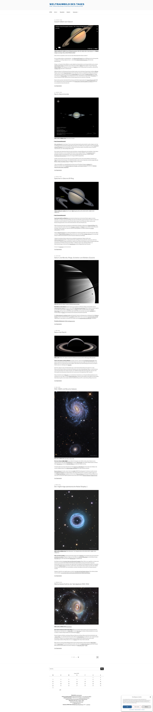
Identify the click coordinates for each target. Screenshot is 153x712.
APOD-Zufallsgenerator (69, 321)
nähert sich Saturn (63, 22)
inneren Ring (57, 636)
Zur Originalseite (58, 85)
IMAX (81, 65)
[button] (150, 697)
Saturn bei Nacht (60, 332)
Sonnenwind (72, 244)
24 (52, 685)
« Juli (60, 689)
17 (52, 683)
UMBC (92, 551)
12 (68, 681)
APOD (50, 12)
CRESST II (56, 212)
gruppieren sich (90, 152)
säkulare (83, 644)
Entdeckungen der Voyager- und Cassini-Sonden (76, 165)
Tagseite (69, 364)
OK (127, 706)
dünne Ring (74, 74)
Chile (86, 645)
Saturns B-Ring (91, 225)
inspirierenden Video (59, 65)
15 (93, 681)
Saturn (75, 67)
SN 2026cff (81, 466)
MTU (80, 696)
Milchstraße (79, 462)
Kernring (79, 631)
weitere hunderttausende (81, 59)
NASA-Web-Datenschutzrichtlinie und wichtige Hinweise (76, 699)
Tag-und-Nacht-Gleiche (64, 234)
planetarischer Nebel (59, 557)
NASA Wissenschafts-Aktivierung (76, 701)
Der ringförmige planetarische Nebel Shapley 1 (70, 486)
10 (52, 681)
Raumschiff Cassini (78, 58)
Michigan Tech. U (77, 703)
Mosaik (66, 375)
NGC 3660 (65, 461)
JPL (80, 51)
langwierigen (60, 644)
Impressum (143, 709)
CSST (95, 551)
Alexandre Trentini (70, 138)
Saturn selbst (64, 75)
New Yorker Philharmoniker (69, 52)
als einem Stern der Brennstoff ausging (71, 561)
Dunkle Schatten (89, 74)
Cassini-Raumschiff (91, 80)
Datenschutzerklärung (138, 709)
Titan (55, 160)
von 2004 (71, 316)
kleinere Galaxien (86, 475)
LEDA (74, 471)
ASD (76, 700)
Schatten (92, 311)
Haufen (75, 639)
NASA (83, 51)
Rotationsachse (61, 232)
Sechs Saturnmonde (61, 94)
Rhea (72, 161)
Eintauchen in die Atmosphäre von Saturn (84, 81)
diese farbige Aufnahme (72, 468)
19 (79, 657)
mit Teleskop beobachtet (88, 360)
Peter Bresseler (69, 551)
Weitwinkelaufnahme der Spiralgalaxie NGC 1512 (71, 584)
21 (85, 683)
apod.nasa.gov (79, 695)
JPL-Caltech (63, 304)
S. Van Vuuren (90, 51)
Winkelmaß (72, 558)
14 (85, 681)
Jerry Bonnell (85, 696)
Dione (67, 161)
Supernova (76, 466)
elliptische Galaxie (60, 472)
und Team (88, 704)
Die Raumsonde (80, 308)
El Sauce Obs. (71, 458)
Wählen (146, 706)
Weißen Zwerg (62, 565)
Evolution (87, 644)
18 (60, 683)
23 (100, 683)
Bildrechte (63, 138)
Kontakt (68, 12)
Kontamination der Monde (85, 318)
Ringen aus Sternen (61, 474)
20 (77, 683)
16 (100, 681)
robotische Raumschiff (93, 316)
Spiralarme (59, 464)
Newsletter (62, 12)
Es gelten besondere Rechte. (84, 697)
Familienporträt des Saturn (60, 155)
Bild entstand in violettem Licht (63, 315)
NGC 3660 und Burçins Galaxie (65, 389)
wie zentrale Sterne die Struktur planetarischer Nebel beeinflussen (75, 572)
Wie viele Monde (58, 144)
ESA (86, 51)
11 (60, 681)
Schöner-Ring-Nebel (83, 557)
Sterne (78, 632)
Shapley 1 (82, 555)
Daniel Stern (69, 626)
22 (93, 683)
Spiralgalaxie (69, 462)
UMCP (89, 696)
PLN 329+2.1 (57, 558)
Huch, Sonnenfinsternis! (60, 141)
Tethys (59, 161)
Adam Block (67, 458)
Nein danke (137, 706)
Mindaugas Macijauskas (90, 357)
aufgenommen (94, 475)
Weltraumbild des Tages (66, 4)
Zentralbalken (80, 636)
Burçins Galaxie (57, 471)
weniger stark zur (88, 234)
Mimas (96, 71)
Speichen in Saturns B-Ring (64, 178)
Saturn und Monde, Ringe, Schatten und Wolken (74, 258)
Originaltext (61, 246)
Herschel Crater (67, 72)
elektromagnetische (58, 239)
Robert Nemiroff (76, 696)
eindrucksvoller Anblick (59, 308)
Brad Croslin (68, 211)
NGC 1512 (70, 631)
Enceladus (93, 75)
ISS (78, 51)
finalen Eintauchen (73, 376)
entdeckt (89, 164)
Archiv (55, 12)
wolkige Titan (57, 68)
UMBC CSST (91, 211)
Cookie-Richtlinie (131, 709)
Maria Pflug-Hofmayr (79, 704)
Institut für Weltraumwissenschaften (72, 304)
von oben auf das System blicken (82, 571)
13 (76, 681)
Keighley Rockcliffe (78, 211)
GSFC (87, 211)
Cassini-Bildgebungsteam (71, 51)
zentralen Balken (70, 464)
